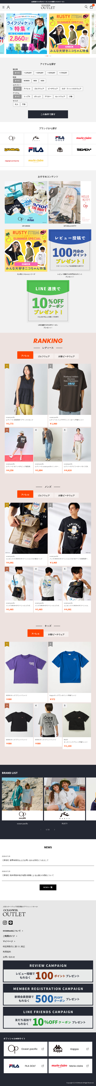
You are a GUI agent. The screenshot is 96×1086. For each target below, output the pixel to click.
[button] (54, 829)
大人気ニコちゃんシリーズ (26, 274)
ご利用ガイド (9, 936)
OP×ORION (26, 226)
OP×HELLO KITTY (70, 226)
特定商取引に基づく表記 (14, 947)
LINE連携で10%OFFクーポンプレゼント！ (48, 326)
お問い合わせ (9, 957)
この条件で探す (48, 114)
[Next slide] (92, 36)
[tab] (45, 55)
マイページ (8, 941)
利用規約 (7, 952)
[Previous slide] (4, 36)
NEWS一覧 (48, 887)
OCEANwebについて (12, 931)
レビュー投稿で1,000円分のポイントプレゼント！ (70, 275)
